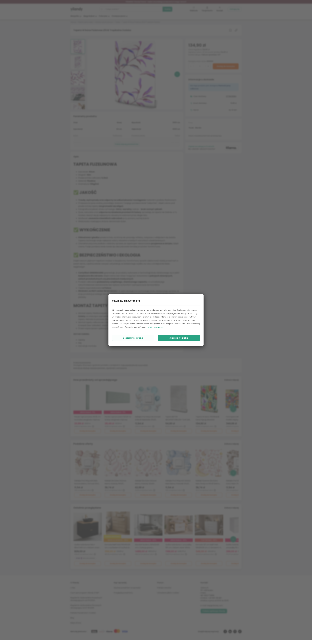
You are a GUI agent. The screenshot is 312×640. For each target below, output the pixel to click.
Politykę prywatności (155, 327)
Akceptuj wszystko (179, 338)
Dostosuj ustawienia (133, 338)
